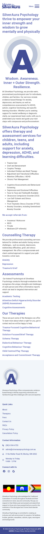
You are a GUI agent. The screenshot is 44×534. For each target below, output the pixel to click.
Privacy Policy (8, 429)
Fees (4, 417)
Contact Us (6, 421)
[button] (33, 6)
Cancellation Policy (10, 433)
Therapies (6, 413)
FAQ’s (4, 425)
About (4, 410)
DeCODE (32, 531)
